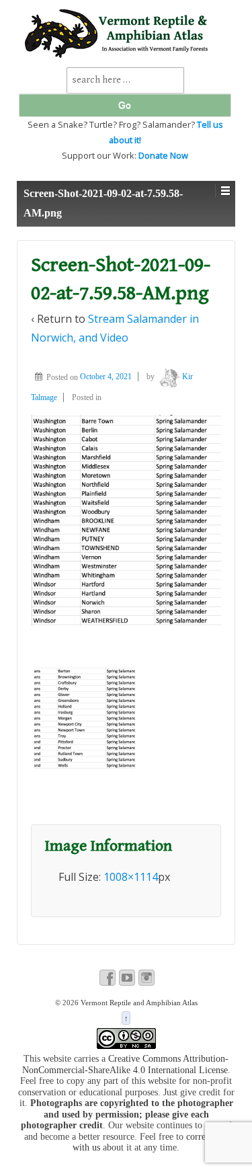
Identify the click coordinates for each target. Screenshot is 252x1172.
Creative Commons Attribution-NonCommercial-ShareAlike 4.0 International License (125, 1064)
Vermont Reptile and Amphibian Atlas (138, 1003)
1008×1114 (130, 876)
